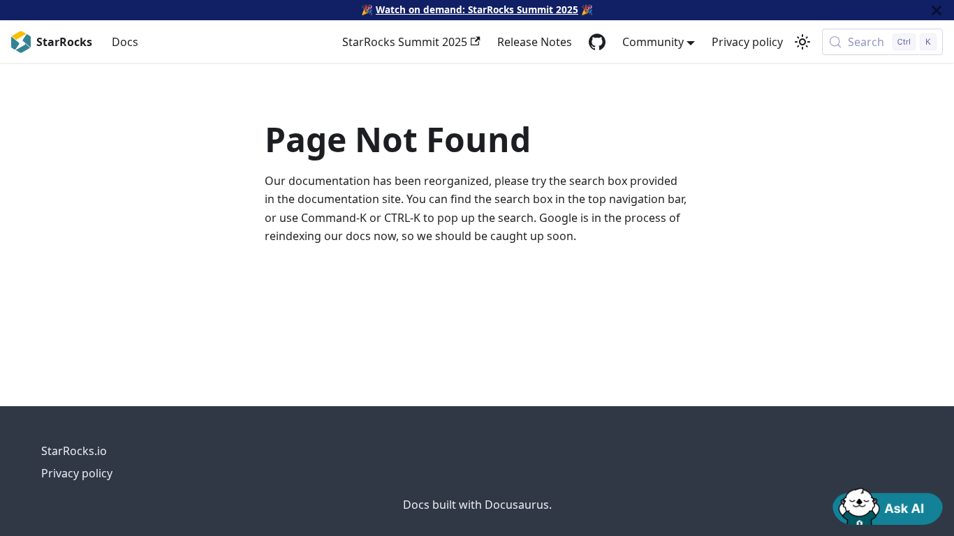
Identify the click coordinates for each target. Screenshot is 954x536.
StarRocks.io (74, 451)
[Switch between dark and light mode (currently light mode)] (802, 42)
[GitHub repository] (597, 42)
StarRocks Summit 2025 (404, 42)
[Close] (936, 10)
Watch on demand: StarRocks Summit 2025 (477, 9)
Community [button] (653, 42)
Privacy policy (747, 42)
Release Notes (534, 42)
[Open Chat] (887, 505)
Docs (125, 42)
